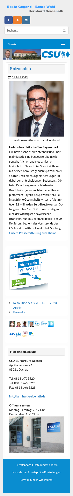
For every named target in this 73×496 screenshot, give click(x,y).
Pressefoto (20, 312)
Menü (12, 44)
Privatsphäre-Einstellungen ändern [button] (37, 464)
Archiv (17, 307)
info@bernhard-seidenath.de (27, 396)
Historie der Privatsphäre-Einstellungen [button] (36, 472)
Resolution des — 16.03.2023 (35, 303)
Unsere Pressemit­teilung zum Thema (32, 233)
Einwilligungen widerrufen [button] (36, 479)
